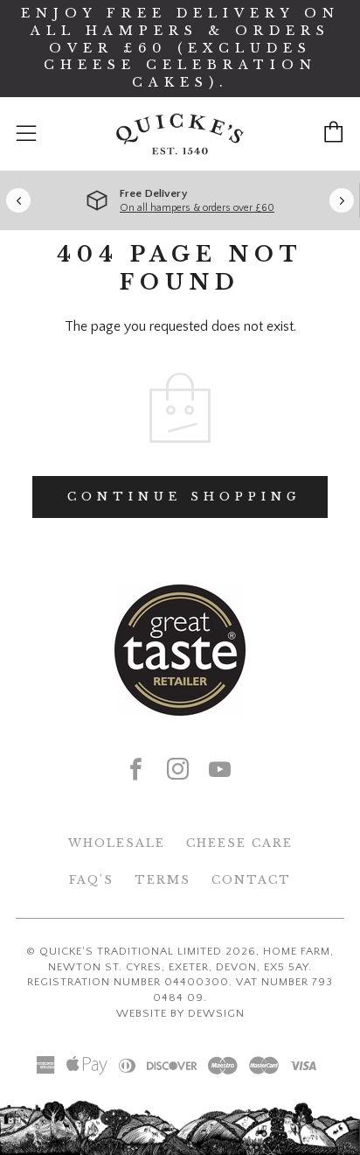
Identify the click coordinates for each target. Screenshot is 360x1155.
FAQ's (91, 879)
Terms (162, 879)
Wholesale (116, 843)
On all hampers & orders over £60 (197, 208)
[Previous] (18, 200)
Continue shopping (184, 496)
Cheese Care (239, 843)
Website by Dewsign (180, 1013)
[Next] (342, 200)
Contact (251, 879)
